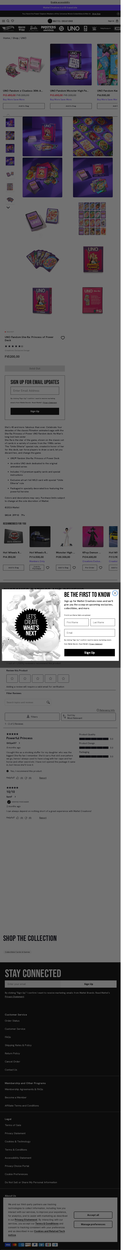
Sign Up (89, 652)
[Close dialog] (115, 593)
